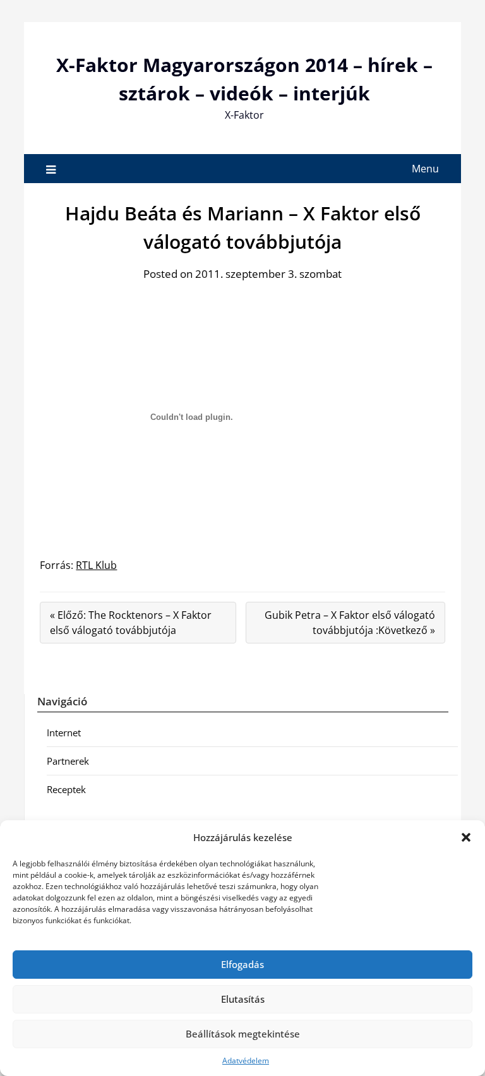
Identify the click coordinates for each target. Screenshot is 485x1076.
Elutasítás (243, 999)
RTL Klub (96, 565)
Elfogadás (242, 964)
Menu (425, 169)
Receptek (66, 789)
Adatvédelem (245, 1060)
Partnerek (68, 761)
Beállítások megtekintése (243, 1033)
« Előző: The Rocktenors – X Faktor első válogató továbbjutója (131, 622)
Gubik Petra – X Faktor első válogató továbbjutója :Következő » (350, 622)
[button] (466, 837)
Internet (64, 732)
